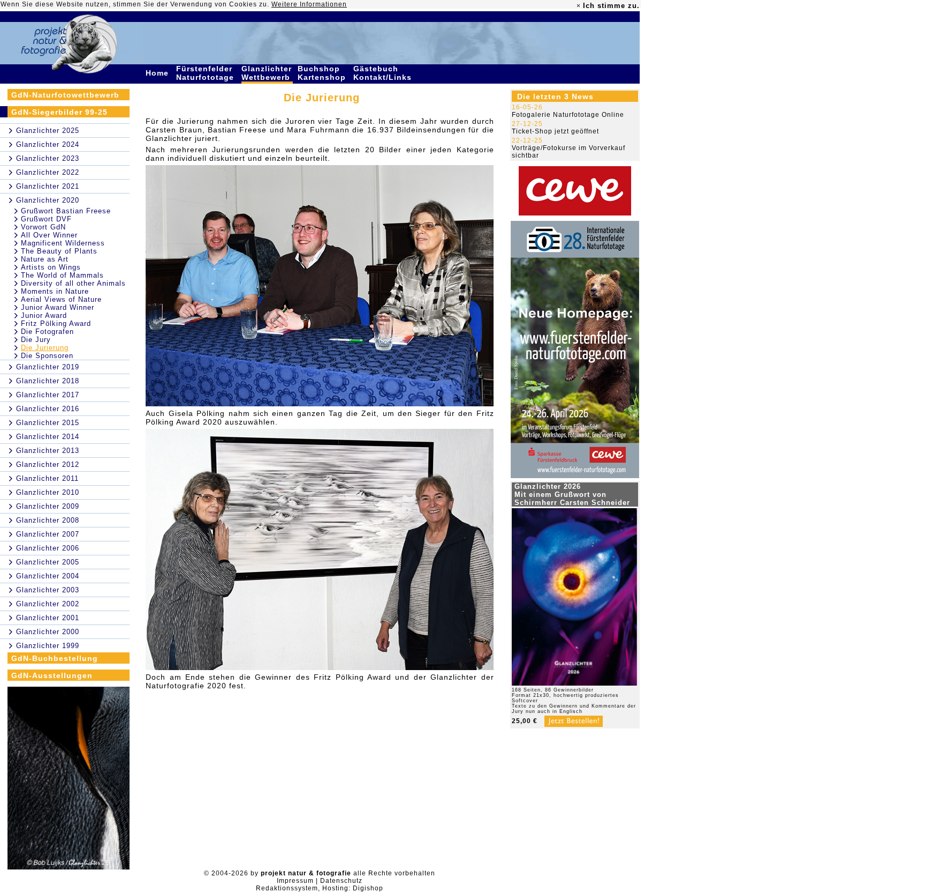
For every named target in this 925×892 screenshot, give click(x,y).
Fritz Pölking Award (56, 323)
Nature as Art (45, 259)
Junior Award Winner (57, 307)
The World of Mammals (62, 275)
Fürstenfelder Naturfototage (206, 72)
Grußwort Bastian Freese (66, 211)
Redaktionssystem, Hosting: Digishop (319, 888)
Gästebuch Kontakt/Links (383, 72)
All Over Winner (49, 235)
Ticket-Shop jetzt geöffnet (555, 131)
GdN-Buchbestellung (54, 658)
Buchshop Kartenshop (323, 72)
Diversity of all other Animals (73, 283)
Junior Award (44, 315)
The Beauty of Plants (59, 251)
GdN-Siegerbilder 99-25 (59, 112)
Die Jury (36, 340)
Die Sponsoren (47, 356)
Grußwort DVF (46, 219)
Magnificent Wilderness (63, 243)
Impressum (295, 880)
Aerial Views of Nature (61, 299)
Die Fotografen (47, 332)
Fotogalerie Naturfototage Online (568, 114)
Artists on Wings (51, 267)
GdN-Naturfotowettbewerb (65, 95)
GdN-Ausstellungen (52, 675)
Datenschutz (341, 880)
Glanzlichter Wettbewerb (267, 72)
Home (158, 73)
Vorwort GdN (43, 227)
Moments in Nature (55, 291)
